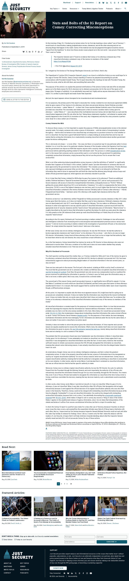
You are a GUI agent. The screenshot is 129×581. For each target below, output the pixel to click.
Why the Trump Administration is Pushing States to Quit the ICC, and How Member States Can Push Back (80, 520)
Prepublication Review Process (26, 66)
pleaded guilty (82, 315)
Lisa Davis (14, 479)
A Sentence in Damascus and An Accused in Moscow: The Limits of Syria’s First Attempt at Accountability (47, 520)
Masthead (66, 2)
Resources (73, 9)
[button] (125, 8)
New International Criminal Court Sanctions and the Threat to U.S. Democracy (13, 474)
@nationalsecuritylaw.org (22, 81)
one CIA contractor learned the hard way (86, 329)
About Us (7, 563)
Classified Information (19, 62)
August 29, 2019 (76, 66)
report (85, 75)
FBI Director (30, 62)
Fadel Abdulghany (48, 525)
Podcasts (109, 9)
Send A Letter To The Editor (17, 100)
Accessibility (72, 576)
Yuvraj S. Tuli (111, 477)
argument (49, 398)
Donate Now (58, 568)
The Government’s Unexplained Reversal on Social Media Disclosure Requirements (48, 474)
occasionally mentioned (113, 395)
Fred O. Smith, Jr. (16, 523)
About (117, 9)
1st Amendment (7, 62)
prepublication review (117, 151)
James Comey (11, 66)
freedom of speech (26, 64)
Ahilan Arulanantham (81, 479)
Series (64, 9)
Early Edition (8, 540)
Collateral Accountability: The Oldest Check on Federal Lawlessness (15, 519)
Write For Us (9, 570)
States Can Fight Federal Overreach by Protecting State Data (111, 519)
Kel (8, 79)
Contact (7, 573)
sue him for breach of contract (56, 272)
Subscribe (111, 542)
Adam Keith (78, 525)
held (124, 146)
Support (78, 2)
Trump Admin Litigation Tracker (92, 9)
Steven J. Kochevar (113, 523)
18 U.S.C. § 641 (61, 398)
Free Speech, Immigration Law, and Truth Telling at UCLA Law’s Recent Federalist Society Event (80, 474)
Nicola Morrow (47, 479)
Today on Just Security (24, 540)
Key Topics (54, 9)
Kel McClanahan (9, 43)
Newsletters (89, 2)
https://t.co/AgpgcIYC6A (62, 61)
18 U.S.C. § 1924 (55, 313)
